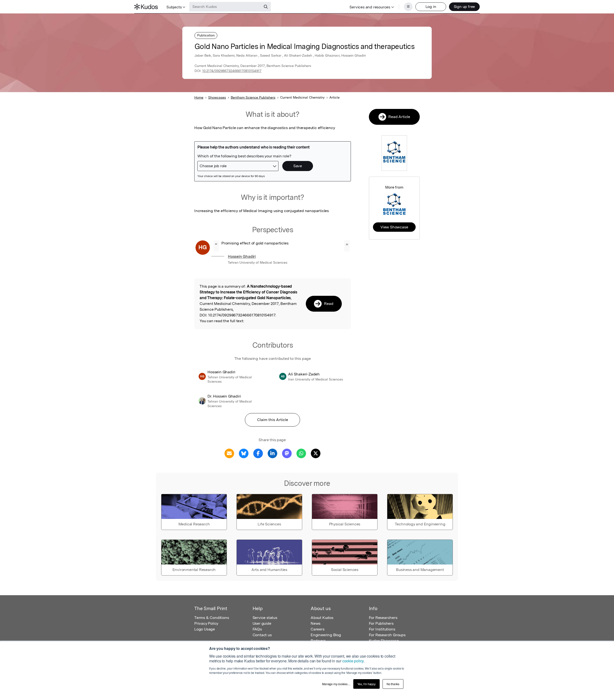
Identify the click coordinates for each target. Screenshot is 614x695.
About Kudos (322, 617)
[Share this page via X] (316, 453)
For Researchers (383, 617)
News (315, 623)
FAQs (257, 629)
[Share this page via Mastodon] (287, 453)
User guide (262, 623)
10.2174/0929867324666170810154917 (231, 71)
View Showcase (394, 227)
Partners (318, 640)
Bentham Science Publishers (253, 97)
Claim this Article (272, 419)
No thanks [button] (393, 684)
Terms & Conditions (211, 617)
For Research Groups (387, 635)
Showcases (217, 97)
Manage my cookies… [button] (336, 684)
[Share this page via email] (229, 453)
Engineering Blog (326, 635)
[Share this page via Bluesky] (244, 453)
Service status (265, 617)
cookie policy (353, 661)
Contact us (262, 635)
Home (198, 97)
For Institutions (382, 629)
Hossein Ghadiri (242, 256)
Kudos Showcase (384, 640)
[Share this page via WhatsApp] (301, 453)
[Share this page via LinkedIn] (272, 453)
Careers (318, 629)
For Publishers (381, 623)
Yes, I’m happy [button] (366, 684)
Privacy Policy (206, 623)
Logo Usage (204, 629)
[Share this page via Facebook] (258, 453)
